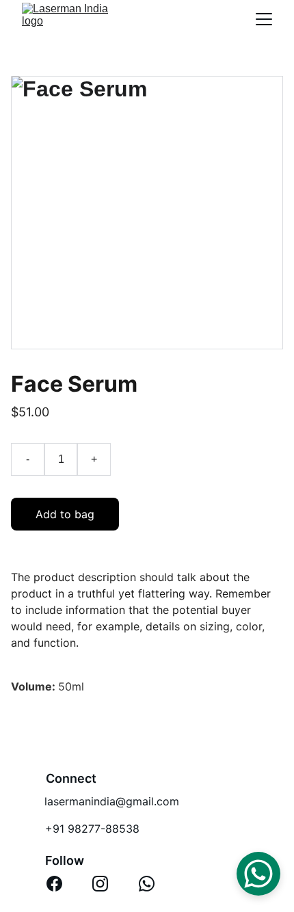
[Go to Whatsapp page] (147, 883)
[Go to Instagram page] (100, 883)
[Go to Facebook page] (54, 883)
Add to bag (65, 514)
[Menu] (264, 19)
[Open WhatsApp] (258, 874)
